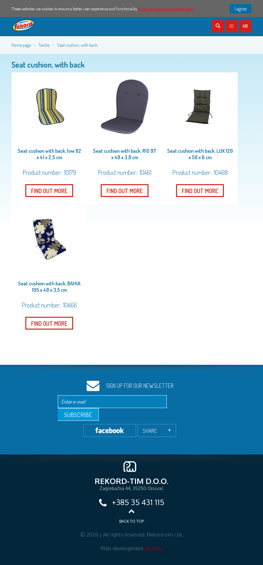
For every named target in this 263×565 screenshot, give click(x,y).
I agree (240, 8)
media (154, 548)
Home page (21, 45)
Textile (43, 45)
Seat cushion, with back (77, 45)
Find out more (49, 190)
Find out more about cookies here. (166, 8)
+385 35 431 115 (137, 502)
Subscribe (78, 415)
